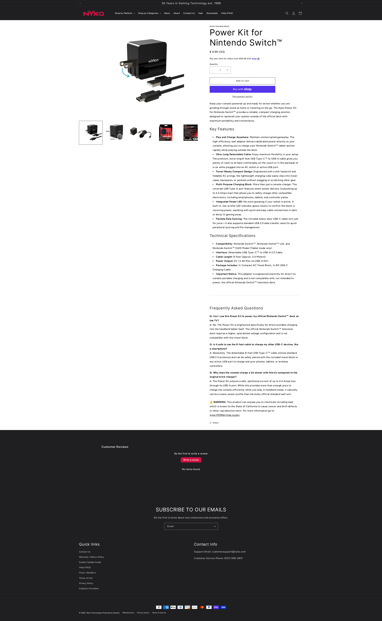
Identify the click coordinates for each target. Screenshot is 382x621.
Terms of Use (86, 578)
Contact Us (85, 552)
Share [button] (216, 423)
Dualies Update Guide (90, 562)
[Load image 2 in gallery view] (115, 132)
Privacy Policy (86, 583)
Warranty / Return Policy (91, 557)
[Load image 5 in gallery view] (190, 132)
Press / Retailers (87, 573)
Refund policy (128, 613)
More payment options (242, 96)
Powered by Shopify (111, 613)
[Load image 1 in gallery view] (91, 132)
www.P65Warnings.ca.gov (224, 415)
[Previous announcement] (80, 3)
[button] (125, 13)
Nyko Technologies (94, 613)
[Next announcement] (302, 3)
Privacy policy (143, 613)
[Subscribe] (214, 526)
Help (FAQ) (85, 567)
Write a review (191, 459)
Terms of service (159, 613)
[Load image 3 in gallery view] (140, 132)
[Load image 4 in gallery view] (165, 132)
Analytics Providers (89, 588)
